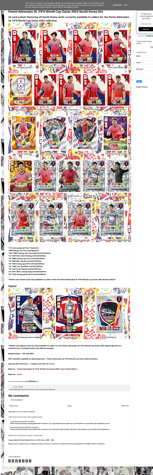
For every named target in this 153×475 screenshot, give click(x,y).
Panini (32, 389)
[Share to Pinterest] (22, 387)
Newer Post (14, 406)
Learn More (117, 5)
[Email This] (14, 387)
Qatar (37, 389)
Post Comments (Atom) (26, 411)
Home (70, 406)
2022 (15, 389)
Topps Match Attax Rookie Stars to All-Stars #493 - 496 (31, 440)
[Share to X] (18, 387)
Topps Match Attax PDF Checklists (22, 421)
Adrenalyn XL (21, 389)
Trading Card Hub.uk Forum (42, 364)
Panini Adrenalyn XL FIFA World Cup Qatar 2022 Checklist (72, 359)
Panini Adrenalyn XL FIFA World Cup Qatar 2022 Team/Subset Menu (47, 369)
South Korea (44, 389)
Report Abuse (141, 87)
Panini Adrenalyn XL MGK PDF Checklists (24, 427)
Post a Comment (17, 400)
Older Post (125, 406)
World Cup (51, 389)
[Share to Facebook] (20, 387)
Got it (126, 5)
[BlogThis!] (16, 387)
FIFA (28, 389)
